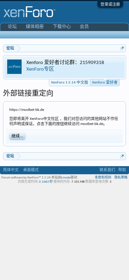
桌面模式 (31, 170)
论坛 (12, 27)
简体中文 (11, 170)
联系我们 (107, 170)
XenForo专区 (40, 69)
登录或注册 (110, 4)
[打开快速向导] (122, 48)
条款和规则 (103, 177)
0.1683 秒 (46, 182)
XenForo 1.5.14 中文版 (69, 82)
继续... (17, 136)
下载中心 (62, 27)
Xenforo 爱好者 (105, 82)
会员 (84, 27)
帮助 (122, 170)
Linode (65, 177)
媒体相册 (35, 27)
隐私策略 (121, 177)
